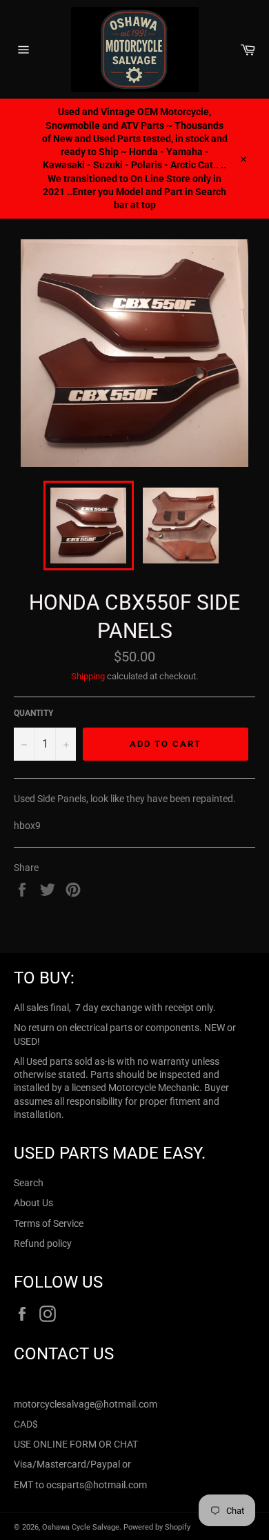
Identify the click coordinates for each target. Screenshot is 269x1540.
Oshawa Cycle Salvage (80, 1527)
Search (28, 1182)
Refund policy (43, 1243)
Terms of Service (48, 1223)
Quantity (33, 713)
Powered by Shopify (156, 1527)
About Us (33, 1202)
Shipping (88, 676)
